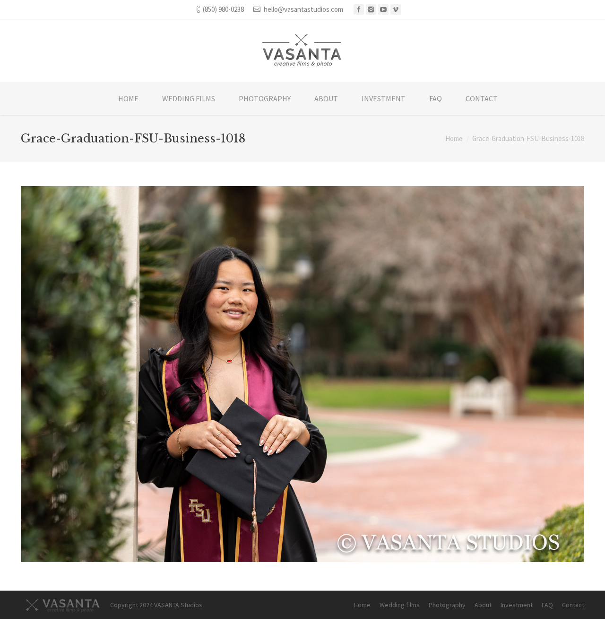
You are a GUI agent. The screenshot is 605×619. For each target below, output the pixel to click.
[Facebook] (359, 9)
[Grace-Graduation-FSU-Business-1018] (302, 374)
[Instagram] (371, 9)
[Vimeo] (395, 9)
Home (454, 138)
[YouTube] (383, 9)
